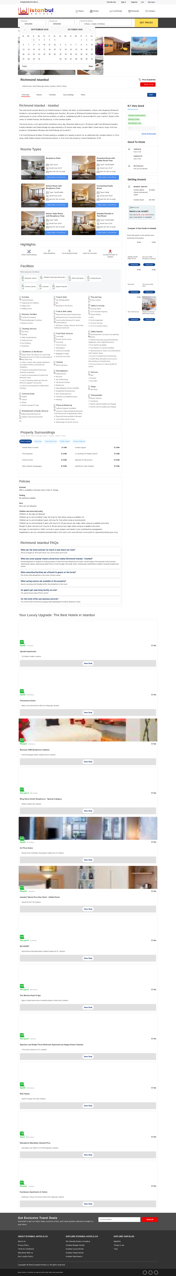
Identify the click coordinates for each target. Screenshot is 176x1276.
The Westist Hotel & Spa (30, 995)
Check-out (53, 21)
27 (23, 59)
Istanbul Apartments (74, 1256)
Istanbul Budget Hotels (75, 1245)
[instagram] (156, 1272)
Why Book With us (25, 1252)
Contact (151, 11)
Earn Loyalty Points (25, 1256)
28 (28, 59)
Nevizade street (71, 564)
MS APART (24, 946)
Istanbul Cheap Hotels (75, 1252)
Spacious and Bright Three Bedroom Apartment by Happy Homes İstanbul (51, 1045)
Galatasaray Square (28, 564)
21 (28, 54)
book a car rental (143, 214)
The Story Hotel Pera (147, 285)
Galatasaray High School (45, 564)
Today (24, 66)
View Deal (134, 264)
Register (134, 2)
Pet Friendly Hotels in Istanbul (78, 1241)
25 (49, 54)
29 (34, 59)
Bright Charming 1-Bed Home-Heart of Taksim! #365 (149, 313)
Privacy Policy (23, 1245)
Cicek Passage (59, 564)
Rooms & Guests (87, 21)
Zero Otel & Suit (133, 312)
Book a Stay (148, 84)
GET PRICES (146, 22)
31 (92, 59)
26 (55, 54)
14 (28, 49)
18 (49, 49)
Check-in (24, 21)
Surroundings (68, 94)
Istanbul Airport (139, 200)
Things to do (119, 1245)
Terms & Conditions (26, 1249)
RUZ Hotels (25, 1094)
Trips (116, 1249)
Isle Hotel (131, 285)
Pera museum (100, 561)
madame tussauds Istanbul (106, 564)
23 (39, 54)
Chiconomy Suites (28, 701)
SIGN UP (150, 1220)
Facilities (52, 94)
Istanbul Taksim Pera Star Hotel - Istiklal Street (40, 897)
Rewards (135, 11)
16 (39, 49)
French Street (110, 561)
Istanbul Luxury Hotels (75, 1249)
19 (55, 49)
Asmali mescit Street (75, 561)
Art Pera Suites (26, 848)
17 (44, 49)
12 (55, 45)
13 (23, 49)
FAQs (83, 94)
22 (34, 54)
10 (44, 45)
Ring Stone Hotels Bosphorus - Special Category (41, 799)
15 (34, 49)
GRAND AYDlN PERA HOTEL (133, 258)
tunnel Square (89, 561)
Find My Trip (111, 2)
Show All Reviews (149, 133)
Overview (25, 94)
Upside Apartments (28, 651)
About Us (22, 1241)
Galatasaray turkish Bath (87, 564)
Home (81, 11)
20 (23, 54)
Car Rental (117, 11)
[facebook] (145, 1272)
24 (44, 54)
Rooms (39, 94)
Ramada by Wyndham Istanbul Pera (35, 1143)
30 (39, 59)
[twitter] (150, 1272)
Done (91, 66)
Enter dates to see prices (56, 177)
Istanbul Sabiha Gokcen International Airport (141, 192)
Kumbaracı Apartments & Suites (33, 1192)
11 (49, 45)
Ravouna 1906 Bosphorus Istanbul (149, 258)
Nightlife (117, 1241)
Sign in (123, 2)
